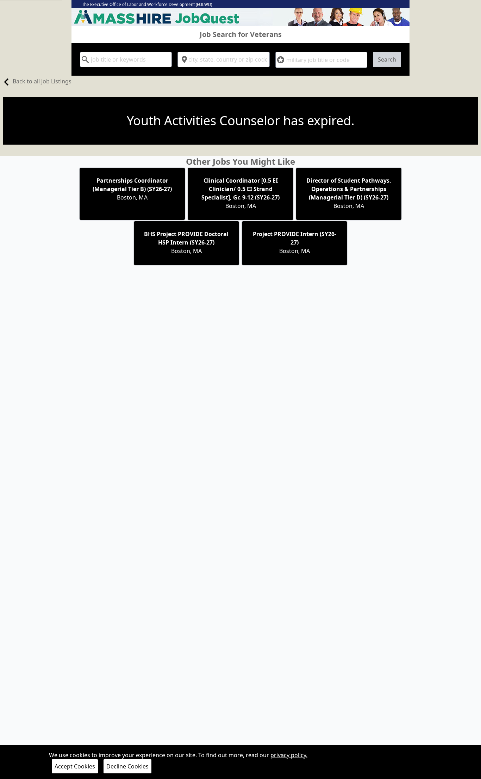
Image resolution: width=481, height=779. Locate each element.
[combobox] (126, 59)
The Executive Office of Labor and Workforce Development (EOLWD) (147, 4)
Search (387, 59)
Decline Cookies (127, 766)
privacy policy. (288, 755)
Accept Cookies (75, 766)
